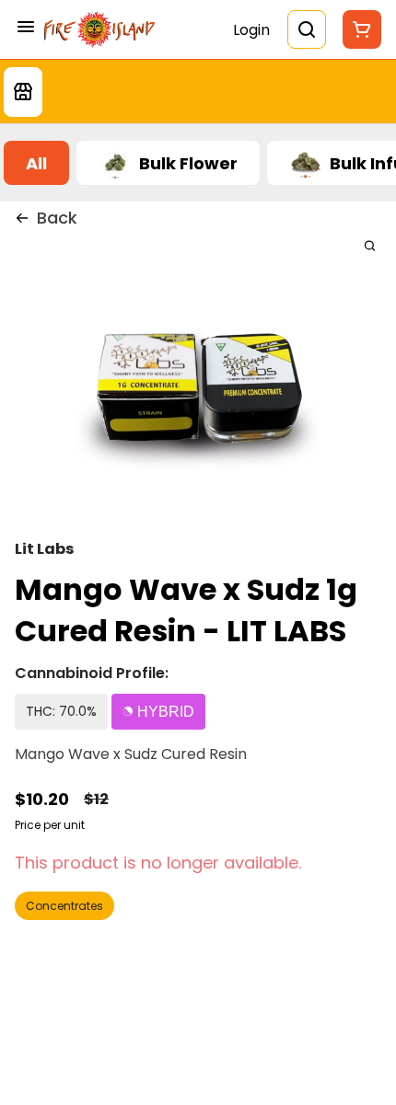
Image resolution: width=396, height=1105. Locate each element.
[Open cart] (358, 29)
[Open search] (306, 29)
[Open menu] (26, 27)
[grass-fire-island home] (99, 29)
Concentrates (64, 906)
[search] (369, 245)
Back (57, 217)
